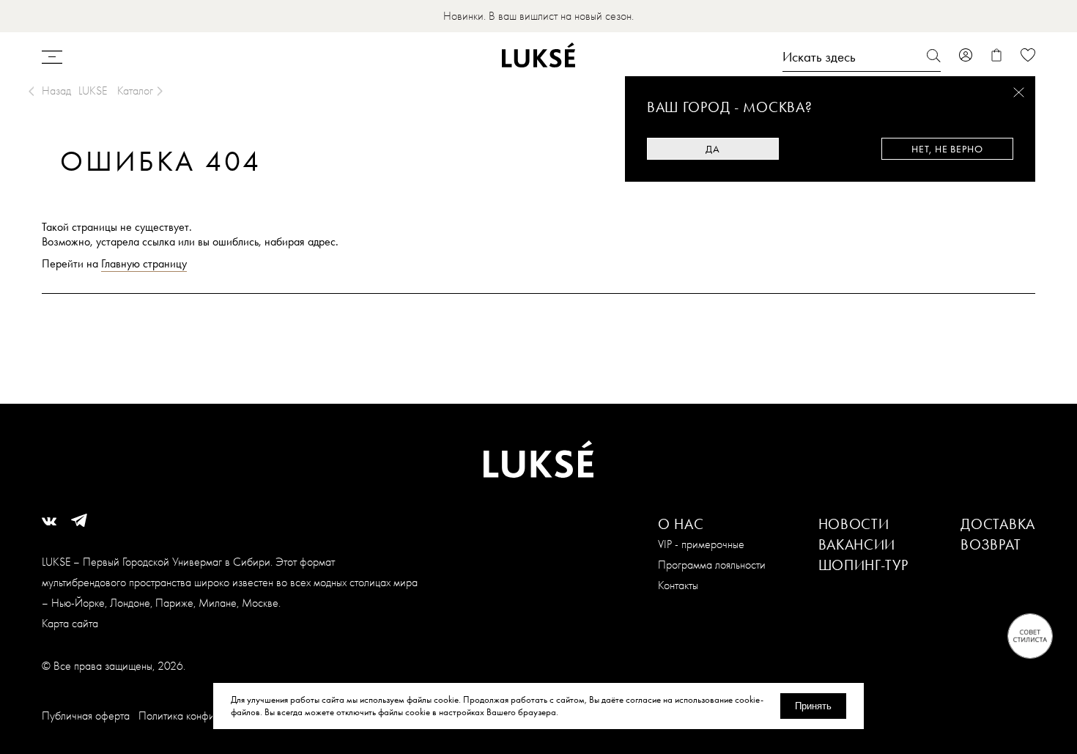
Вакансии (857, 544)
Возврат (991, 544)
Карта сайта (70, 623)
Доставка (998, 523)
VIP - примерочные (701, 544)
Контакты (678, 585)
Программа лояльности (712, 564)
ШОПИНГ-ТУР (863, 564)
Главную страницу (144, 263)
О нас (681, 523)
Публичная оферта (86, 715)
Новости (853, 523)
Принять (813, 706)
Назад (56, 90)
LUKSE (92, 90)
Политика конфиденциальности (210, 715)
